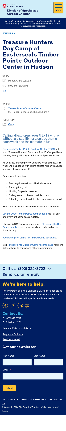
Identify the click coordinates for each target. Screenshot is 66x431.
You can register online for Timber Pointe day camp (29, 237)
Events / (9, 33)
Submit (9, 388)
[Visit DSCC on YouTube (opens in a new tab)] (27, 305)
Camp (11, 124)
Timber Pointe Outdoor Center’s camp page (30, 245)
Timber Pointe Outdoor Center (25, 108)
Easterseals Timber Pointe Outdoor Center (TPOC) (29, 149)
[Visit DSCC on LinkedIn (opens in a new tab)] (20, 305)
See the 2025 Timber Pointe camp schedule (26, 213)
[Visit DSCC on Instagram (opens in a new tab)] (12, 305)
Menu (58, 10)
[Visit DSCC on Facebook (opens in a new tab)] (5, 305)
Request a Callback (13, 334)
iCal (5, 90)
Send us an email (21, 274)
